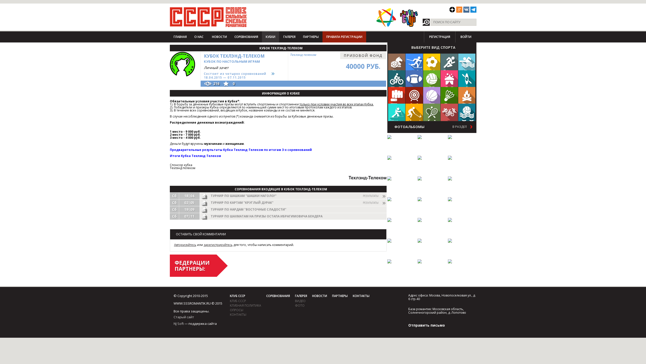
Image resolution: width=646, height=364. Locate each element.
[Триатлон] (449, 112)
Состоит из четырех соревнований (235, 74)
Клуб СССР (237, 296)
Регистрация (439, 37)
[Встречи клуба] (449, 78)
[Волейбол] (432, 78)
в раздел (459, 127)
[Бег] (449, 62)
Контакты (238, 314)
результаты (371, 196)
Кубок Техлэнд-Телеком (234, 58)
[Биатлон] (397, 112)
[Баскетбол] (432, 95)
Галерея (289, 37)
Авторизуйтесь (185, 245)
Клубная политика (245, 305)
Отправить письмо (426, 325)
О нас (198, 37)
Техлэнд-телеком (303, 55)
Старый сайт (184, 317)
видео (300, 301)
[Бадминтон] (449, 95)
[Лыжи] (414, 62)
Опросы (236, 310)
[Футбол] (432, 62)
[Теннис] (432, 112)
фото (300, 305)
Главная (180, 37)
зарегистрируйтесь (218, 245)
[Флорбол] (414, 112)
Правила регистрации (344, 37)
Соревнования (246, 37)
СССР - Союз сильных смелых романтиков (208, 17)
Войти (466, 37)
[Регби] (414, 78)
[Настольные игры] (397, 62)
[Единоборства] (397, 95)
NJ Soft (179, 323)
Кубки (270, 37)
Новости (219, 37)
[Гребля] (467, 78)
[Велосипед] (397, 78)
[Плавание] (467, 62)
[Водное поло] (467, 112)
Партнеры (311, 37)
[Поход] (467, 95)
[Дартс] (414, 95)
